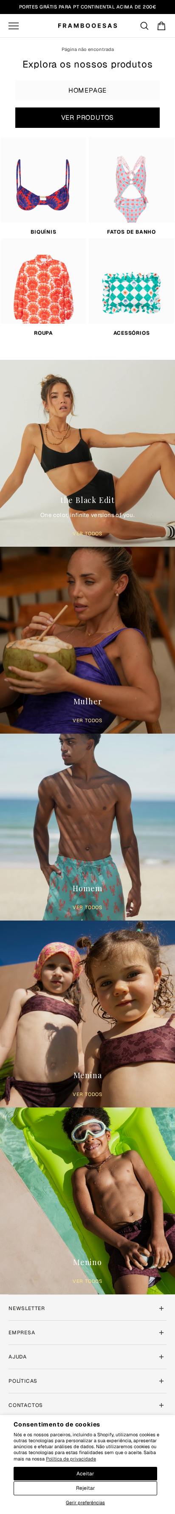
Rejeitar (85, 1488)
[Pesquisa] (144, 26)
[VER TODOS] (87, 451)
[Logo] (87, 25)
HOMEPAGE (87, 90)
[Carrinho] (161, 26)
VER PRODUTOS (87, 117)
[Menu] (13, 26)
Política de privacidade (71, 1459)
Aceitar (85, 1473)
